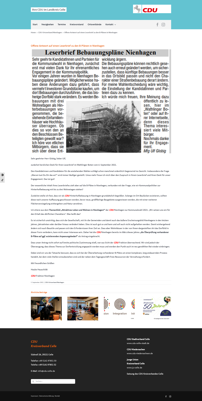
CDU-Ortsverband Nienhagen (54, 282)
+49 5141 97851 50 (47, 361)
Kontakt (57, 396)
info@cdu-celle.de (46, 371)
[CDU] (152, 6)
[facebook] (157, 24)
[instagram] (163, 24)
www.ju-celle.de (134, 368)
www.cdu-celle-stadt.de (138, 343)
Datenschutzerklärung (46, 396)
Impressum (34, 396)
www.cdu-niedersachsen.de (140, 353)
